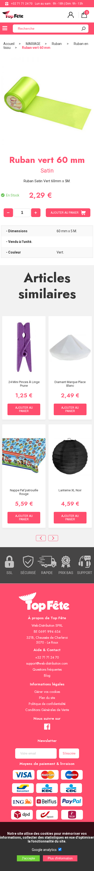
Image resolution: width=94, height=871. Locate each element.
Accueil (8, 44)
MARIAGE (33, 44)
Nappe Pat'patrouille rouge (24, 492)
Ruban (57, 44)
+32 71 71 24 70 (22, 3)
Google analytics (44, 850)
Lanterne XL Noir (70, 490)
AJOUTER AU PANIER (65, 212)
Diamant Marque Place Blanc (70, 383)
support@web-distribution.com (47, 663)
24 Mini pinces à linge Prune (24, 383)
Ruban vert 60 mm (36, 48)
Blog (47, 675)
